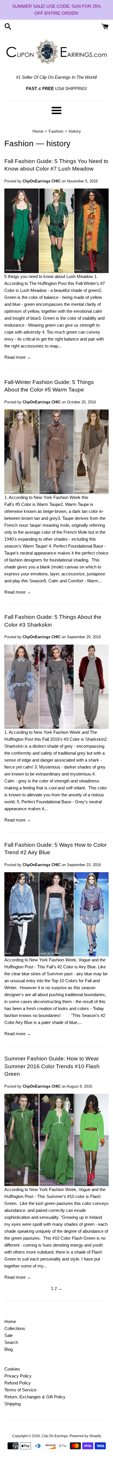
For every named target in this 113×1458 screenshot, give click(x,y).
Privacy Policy (18, 1375)
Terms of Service (20, 1389)
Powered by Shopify (85, 1436)
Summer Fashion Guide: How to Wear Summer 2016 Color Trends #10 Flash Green (52, 1066)
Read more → (17, 357)
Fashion (19, 143)
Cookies (12, 1368)
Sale (8, 1335)
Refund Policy (17, 1382)
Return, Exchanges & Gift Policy (34, 1396)
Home (10, 1321)
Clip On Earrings (55, 1436)
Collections (14, 1328)
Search (11, 1342)
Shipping (12, 1403)
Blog (8, 1349)
